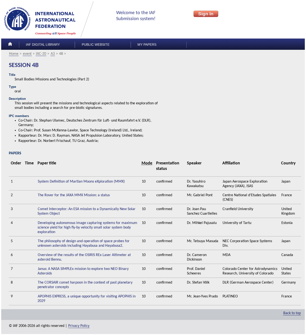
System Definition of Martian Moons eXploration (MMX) (81, 182)
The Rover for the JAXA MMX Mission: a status (74, 195)
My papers (146, 44)
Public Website (95, 44)
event (27, 54)
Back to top (292, 313)
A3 (53, 54)
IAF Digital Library (43, 44)
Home (13, 54)
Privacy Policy (78, 326)
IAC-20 (41, 54)
